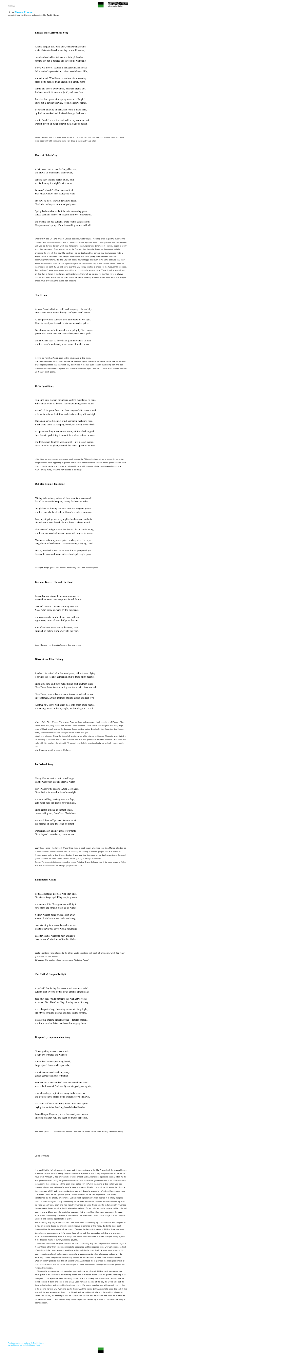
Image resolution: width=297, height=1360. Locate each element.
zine (121, 6)
